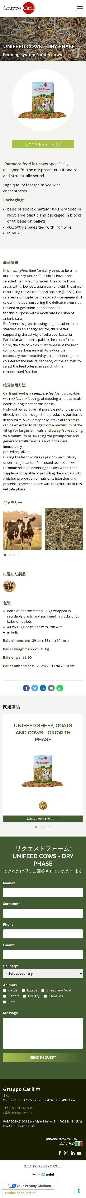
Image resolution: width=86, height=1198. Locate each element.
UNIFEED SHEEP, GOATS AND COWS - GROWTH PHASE (43, 733)
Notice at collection (21, 1193)
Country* (11, 966)
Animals (10, 985)
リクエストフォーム (40, 144)
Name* (9, 883)
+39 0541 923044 (20, 1108)
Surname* (11, 903)
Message (10, 1013)
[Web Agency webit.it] (47, 1174)
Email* (8, 945)
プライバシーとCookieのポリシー (43, 1166)
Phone (8, 924)
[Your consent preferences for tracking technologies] (79, 1191)
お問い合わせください (17, 1113)
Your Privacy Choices (33, 1186)
